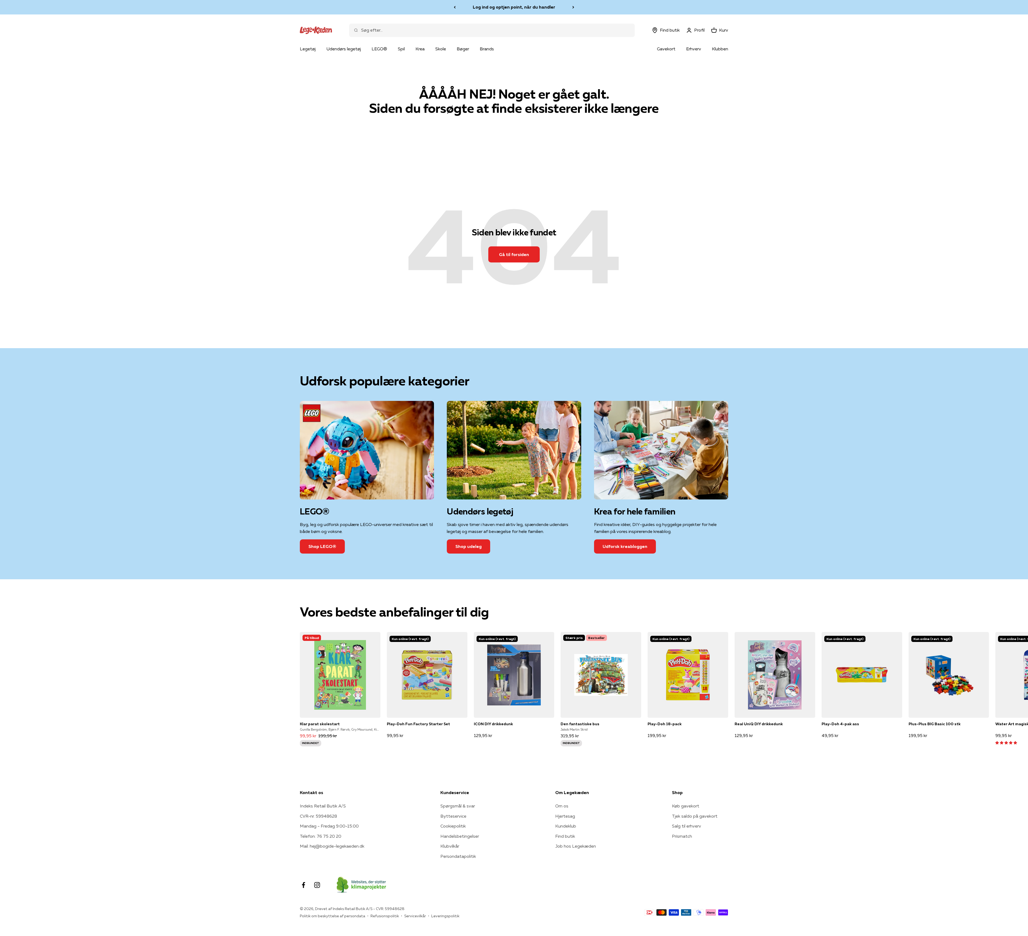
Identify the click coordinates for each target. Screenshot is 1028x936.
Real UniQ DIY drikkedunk (759, 723)
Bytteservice (453, 816)
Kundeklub (565, 826)
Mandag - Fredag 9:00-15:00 (329, 826)
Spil (401, 48)
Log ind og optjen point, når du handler (514, 7)
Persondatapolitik (458, 856)
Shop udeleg (468, 546)
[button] (1006, 742)
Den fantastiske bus (580, 723)
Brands (487, 48)
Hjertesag (565, 816)
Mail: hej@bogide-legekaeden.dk (332, 846)
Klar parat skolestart (320, 723)
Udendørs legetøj (343, 48)
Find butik (565, 836)
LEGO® (379, 48)
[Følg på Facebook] (303, 885)
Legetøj (308, 48)
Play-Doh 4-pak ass (840, 723)
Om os (561, 806)
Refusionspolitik (385, 916)
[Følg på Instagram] (317, 885)
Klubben (720, 48)
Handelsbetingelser (459, 836)
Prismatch (682, 836)
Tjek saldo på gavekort (694, 816)
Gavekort (666, 48)
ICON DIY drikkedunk (493, 723)
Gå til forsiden (514, 254)
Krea (420, 48)
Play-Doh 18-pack (665, 723)
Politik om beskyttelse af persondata (332, 916)
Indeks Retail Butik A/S (323, 806)
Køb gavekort (685, 806)
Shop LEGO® (322, 546)
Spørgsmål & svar (457, 806)
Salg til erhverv (686, 826)
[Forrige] (455, 7)
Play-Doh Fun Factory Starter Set (418, 723)
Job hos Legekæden (575, 846)
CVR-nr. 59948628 (318, 816)
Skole (440, 48)
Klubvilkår (449, 846)
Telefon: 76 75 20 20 (320, 836)
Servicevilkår (415, 916)
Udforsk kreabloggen (625, 546)
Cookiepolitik (453, 826)
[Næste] (573, 7)
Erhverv (693, 48)
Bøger (463, 48)
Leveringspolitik (445, 916)
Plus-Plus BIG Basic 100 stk (935, 723)
